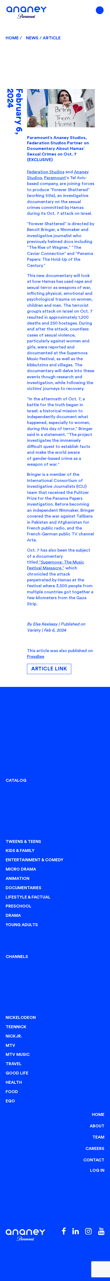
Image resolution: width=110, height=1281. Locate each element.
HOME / (14, 38)
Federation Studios (45, 172)
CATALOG (16, 780)
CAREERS (94, 1148)
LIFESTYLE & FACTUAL (28, 897)
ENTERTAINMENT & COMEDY (34, 860)
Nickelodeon (21, 1017)
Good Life (17, 1073)
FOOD (12, 1092)
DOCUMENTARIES (23, 888)
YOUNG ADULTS (22, 925)
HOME (98, 1114)
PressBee (35, 656)
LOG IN (97, 1170)
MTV (10, 1045)
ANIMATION (17, 878)
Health (14, 1082)
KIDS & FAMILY (20, 851)
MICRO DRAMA (21, 869)
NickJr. (14, 1036)
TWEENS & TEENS (23, 841)
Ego (10, 1101)
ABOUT (97, 1126)
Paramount (55, 178)
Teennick (16, 1027)
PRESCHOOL (19, 906)
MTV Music (18, 1054)
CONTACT (93, 1160)
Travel (14, 1064)
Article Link (49, 668)
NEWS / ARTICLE (43, 38)
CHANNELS (17, 957)
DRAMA (13, 915)
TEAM (98, 1137)
